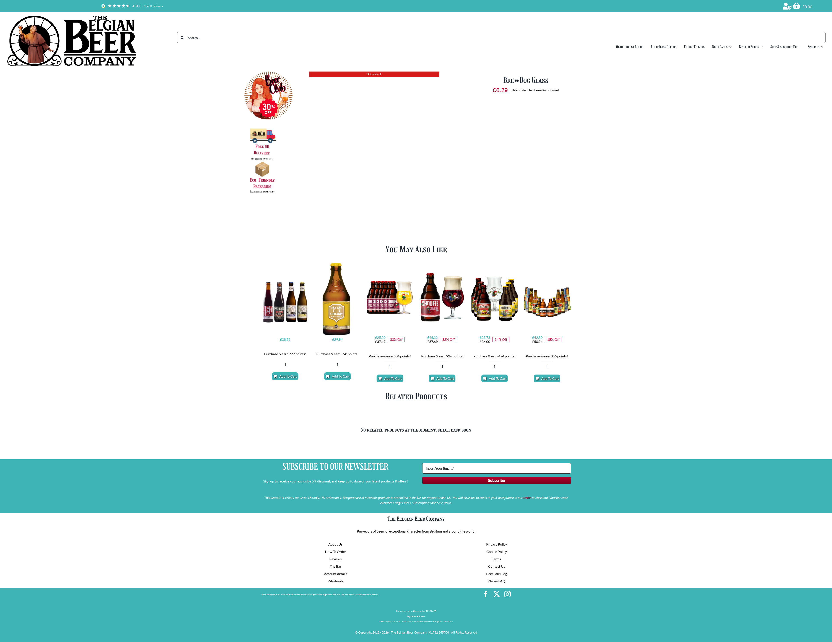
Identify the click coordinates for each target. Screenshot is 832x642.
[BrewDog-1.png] (374, 140)
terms (527, 497)
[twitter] (496, 594)
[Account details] (787, 6)
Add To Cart (288, 376)
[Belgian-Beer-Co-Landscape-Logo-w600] (71, 16)
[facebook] (486, 594)
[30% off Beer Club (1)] (268, 73)
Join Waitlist (526, 126)
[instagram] (507, 594)
